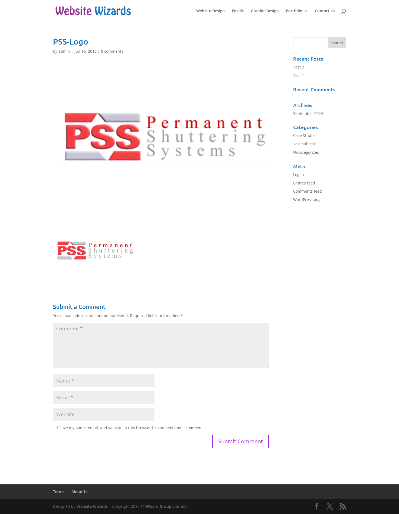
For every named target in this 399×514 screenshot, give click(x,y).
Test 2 (298, 67)
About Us (79, 491)
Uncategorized (306, 152)
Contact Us (325, 11)
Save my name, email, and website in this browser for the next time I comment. (131, 427)
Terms (58, 491)
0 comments (112, 51)
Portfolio (294, 11)
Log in (298, 174)
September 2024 (308, 113)
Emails (238, 11)
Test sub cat (304, 143)
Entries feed (304, 183)
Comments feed (307, 191)
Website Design (210, 11)
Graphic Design (265, 11)
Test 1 (298, 75)
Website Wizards (92, 506)
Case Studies (304, 135)
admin (64, 51)
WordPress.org (306, 199)
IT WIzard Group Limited (164, 506)
